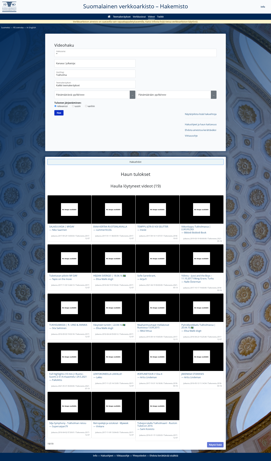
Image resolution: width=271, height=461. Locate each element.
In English (31, 27)
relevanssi (62, 106)
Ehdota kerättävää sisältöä (164, 455)
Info (263, 6)
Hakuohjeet (107, 455)
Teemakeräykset (122, 16)
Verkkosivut (139, 16)
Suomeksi (5, 27)
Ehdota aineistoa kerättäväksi (200, 130)
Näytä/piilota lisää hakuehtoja (201, 114)
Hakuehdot (135, 161)
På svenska (18, 27)
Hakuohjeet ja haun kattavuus (201, 124)
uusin (78, 106)
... (132, 94)
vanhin (91, 106)
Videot (151, 16)
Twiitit (160, 16)
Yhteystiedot (139, 455)
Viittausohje (191, 135)
